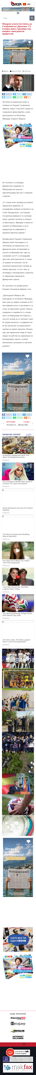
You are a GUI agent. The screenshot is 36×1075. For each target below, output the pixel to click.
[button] (18, 13)
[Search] (32, 18)
